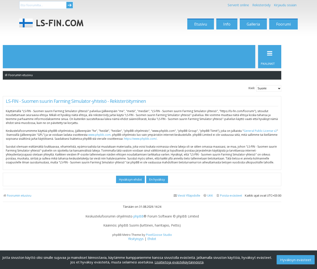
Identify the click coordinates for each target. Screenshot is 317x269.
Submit (69, 5)
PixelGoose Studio (159, 235)
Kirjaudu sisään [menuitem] (285, 5)
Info (226, 24)
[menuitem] (229, 195)
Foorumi (283, 24)
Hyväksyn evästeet (295, 259)
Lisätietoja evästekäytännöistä (179, 262)
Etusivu (200, 24)
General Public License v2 (260, 131)
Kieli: (252, 88)
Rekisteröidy (261, 5)
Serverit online (238, 5)
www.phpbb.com (99, 135)
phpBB (138, 216)
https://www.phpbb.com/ (140, 139)
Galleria (253, 24)
